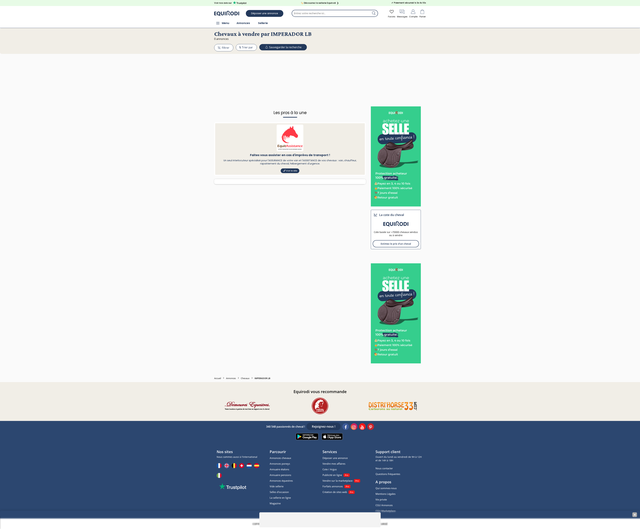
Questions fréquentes (388, 474)
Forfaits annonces (332, 486)
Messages (402, 16)
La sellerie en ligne (280, 497)
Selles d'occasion (279, 492)
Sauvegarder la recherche (285, 47)
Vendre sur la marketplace (337, 480)
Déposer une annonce (264, 13)
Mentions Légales (386, 493)
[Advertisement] (320, 74)
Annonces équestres (281, 480)
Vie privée (381, 499)
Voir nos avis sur (223, 3)
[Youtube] (362, 427)
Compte (413, 16)
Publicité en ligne (332, 475)
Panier (423, 16)
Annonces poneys (280, 463)
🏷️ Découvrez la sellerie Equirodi (320, 3)
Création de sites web (334, 492)
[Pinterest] (370, 427)
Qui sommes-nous (386, 488)
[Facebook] (345, 427)
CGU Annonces (384, 505)
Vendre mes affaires (333, 463)
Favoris (391, 16)
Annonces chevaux (280, 458)
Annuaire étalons (279, 469)
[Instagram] (354, 427)
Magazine (275, 503)
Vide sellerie (277, 486)
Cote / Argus (329, 469)
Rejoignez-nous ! (323, 426)
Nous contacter (384, 468)
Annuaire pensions (280, 475)
